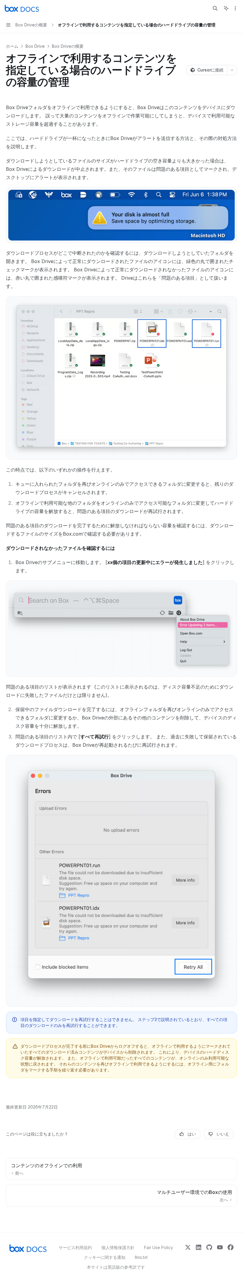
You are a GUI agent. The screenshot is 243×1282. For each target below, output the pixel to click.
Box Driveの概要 (68, 46)
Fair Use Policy (158, 1247)
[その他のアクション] (235, 8)
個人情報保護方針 (118, 1247)
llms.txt (141, 1257)
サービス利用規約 (75, 1247)
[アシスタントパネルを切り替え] (226, 8)
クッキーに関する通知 (104, 1257)
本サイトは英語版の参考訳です (116, 1267)
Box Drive (35, 46)
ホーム (12, 46)
